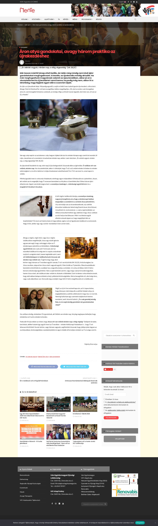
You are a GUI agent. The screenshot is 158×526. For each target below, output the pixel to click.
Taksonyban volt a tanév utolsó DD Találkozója (84, 442)
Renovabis (85, 489)
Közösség (36, 19)
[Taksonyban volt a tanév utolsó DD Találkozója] (85, 431)
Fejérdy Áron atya (43, 357)
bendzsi (27, 61)
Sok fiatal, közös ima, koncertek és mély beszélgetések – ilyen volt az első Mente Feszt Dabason (58, 443)
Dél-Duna (25, 410)
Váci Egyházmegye (87, 475)
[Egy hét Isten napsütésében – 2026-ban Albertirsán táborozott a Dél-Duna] (32, 404)
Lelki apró (24, 47)
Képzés (65, 19)
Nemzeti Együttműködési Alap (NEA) (94, 481)
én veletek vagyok (31, 357)
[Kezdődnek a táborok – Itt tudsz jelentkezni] (32, 431)
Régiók (99, 19)
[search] (135, 19)
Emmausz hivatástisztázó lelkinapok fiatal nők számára (81, 382)
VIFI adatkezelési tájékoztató (30, 500)
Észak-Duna (52, 409)
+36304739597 (59, 486)
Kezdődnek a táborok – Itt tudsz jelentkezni (31, 442)
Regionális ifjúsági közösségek (30, 483)
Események (24, 488)
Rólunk (24, 19)
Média (75, 19)
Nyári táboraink (64, 409)
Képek (22, 492)
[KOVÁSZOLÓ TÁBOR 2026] (85, 404)
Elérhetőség (24, 479)
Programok (87, 19)
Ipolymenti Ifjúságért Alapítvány (92, 486)
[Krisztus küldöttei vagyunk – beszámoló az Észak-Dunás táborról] (58, 404)
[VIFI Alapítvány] (120, 439)
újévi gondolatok (54, 357)
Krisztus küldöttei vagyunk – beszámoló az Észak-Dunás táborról (56, 416)
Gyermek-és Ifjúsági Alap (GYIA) (92, 483)
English (121, 2)
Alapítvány (49, 19)
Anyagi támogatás (26, 496)
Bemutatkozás (25, 475)
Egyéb (77, 410)
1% (59, 19)
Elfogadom (140, 523)
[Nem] (155, 523)
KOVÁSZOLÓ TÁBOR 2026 (81, 414)
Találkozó (87, 438)
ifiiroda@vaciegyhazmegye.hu (66, 483)
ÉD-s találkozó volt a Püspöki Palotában (34, 381)
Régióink (51, 410)
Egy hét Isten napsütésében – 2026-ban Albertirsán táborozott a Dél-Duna (32, 416)
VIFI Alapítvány (86, 478)
